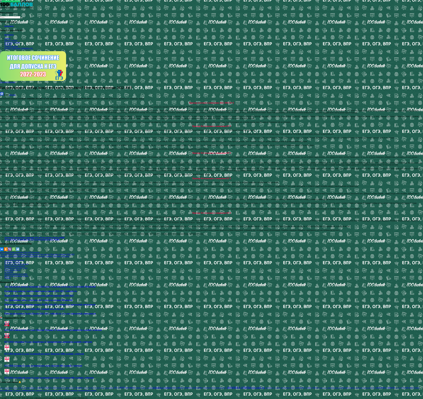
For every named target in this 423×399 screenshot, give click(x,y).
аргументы (4, 252)
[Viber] (9, 249)
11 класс (20, 388)
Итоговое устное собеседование (16, 264)
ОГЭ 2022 (85, 387)
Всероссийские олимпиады (14, 266)
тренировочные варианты (67, 390)
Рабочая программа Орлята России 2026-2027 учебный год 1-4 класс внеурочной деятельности (50, 313)
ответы (315, 387)
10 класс (15, 387)
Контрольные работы (12, 270)
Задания (78, 387)
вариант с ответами (146, 388)
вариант (138, 388)
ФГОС (116, 388)
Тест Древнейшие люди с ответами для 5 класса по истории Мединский (38, 300)
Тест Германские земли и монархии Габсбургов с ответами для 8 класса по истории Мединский (50, 286)
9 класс (10, 388)
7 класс (2, 387)
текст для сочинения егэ (50, 390)
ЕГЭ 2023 (52, 388)
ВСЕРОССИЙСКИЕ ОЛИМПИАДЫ (18, 48)
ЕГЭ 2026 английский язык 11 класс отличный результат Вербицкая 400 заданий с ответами (49, 377)
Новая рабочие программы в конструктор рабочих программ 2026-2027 (39, 295)
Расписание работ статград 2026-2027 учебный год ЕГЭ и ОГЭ (34, 309)
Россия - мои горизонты (106, 388)
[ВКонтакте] (2, 249)
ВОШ (39, 388)
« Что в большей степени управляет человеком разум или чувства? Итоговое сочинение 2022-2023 (37, 254)
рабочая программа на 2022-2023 (365, 388)
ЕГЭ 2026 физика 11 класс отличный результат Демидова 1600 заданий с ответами (44, 354)
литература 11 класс (273, 388)
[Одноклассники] (5, 249)
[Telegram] (17, 249)
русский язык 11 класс (10, 390)
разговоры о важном (385, 387)
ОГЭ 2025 (91, 388)
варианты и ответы (161, 387)
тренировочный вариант (87, 390)
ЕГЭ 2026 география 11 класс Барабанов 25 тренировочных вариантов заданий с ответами (48, 342)
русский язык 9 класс (410, 387)
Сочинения (8, 272)
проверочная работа (333, 388)
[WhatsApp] (13, 249)
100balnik (12, 95)
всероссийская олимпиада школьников (186, 388)
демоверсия (206, 388)
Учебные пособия (11, 46)
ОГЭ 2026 (97, 387)
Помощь (7, 278)
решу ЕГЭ (398, 387)
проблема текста (322, 387)
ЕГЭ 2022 (45, 387)
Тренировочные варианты (14, 260)
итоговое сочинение (7, 82)
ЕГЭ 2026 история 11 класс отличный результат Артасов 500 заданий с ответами (43, 365)
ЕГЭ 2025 (65, 388)
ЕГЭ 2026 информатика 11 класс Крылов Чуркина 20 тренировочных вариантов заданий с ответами (53, 330)
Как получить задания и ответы (16, 276)
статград (38, 390)
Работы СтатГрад (10, 40)
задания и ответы (239, 387)
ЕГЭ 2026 (72, 388)
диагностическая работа (219, 388)
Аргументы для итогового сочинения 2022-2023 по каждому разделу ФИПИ (34, 237)
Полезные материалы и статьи (15, 274)
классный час (258, 387)
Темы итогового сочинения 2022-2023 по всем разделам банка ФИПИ (31, 239)
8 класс (6, 387)
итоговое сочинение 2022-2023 (20, 252)
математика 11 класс (303, 387)
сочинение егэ (28, 390)
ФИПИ (122, 387)
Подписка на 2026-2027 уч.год (15, 268)
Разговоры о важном (12, 42)
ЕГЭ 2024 (59, 388)
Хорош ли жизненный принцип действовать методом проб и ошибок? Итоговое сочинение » (35, 256)
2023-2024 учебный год (30, 388)
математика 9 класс (288, 388)
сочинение (36, 252)
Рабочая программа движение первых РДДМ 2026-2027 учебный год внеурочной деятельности (49, 304)
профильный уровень (346, 388)
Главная (7, 38)
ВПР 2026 (8, 44)
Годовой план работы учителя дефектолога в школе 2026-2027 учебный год (40, 291)
